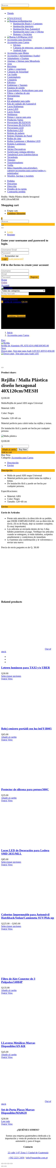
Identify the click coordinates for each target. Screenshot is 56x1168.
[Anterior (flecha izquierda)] (2, 1166)
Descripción (13, 462)
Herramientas (13, 96)
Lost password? (16, 259)
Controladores (13, 77)
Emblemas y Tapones (17, 85)
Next (3, 348)
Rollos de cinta (14, 138)
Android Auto (19, 50)
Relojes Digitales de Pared (19, 136)
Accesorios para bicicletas (19, 39)
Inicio (10, 332)
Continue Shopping (16, 213)
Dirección (11, 186)
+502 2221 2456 (16, 1157)
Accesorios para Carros (18, 42)
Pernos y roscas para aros (19, 117)
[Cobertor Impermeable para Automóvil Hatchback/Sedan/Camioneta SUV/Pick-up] (23, 908)
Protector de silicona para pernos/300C (25, 789)
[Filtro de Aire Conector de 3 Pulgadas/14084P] (23, 973)
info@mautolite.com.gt (37, 1157)
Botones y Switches (22, 34)
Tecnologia (12, 157)
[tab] (31, 462)
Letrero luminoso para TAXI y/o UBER (25, 667)
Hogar (10, 98)
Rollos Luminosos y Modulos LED (23, 141)
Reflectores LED (15, 130)
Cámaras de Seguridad (17, 71)
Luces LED (12, 109)
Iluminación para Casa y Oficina (28, 31)
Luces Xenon (13, 112)
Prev (3, 340)
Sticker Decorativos (16, 149)
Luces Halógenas (15, 106)
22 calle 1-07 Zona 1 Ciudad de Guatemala (28, 1152)
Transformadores (15, 162)
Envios (10, 465)
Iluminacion (26, 21)
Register (11, 234)
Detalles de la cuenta (17, 189)
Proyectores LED (15, 128)
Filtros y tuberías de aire (18, 93)
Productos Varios (15, 120)
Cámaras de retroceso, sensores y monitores (33, 47)
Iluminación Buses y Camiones (27, 23)
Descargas (12, 183)
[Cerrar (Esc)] (2, 1163)
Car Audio (12, 74)
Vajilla (10, 165)
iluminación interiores (23, 26)
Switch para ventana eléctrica (21, 152)
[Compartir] (5, 1163)
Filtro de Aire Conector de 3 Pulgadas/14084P (18, 980)
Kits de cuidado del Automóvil (21, 104)
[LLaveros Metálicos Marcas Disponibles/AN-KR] (23, 1037)
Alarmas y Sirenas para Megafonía (23, 61)
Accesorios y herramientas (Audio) (23, 55)
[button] (1, 218)
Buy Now (23, 449)
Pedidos (11, 181)
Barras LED (27, 37)
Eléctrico (11, 82)
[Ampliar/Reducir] (11, 1163)
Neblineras (12, 114)
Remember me (12, 256)
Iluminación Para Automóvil (26, 29)
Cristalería (12, 79)
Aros (9, 63)
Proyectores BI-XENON (19, 122)
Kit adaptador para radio (18, 101)
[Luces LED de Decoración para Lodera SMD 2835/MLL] (23, 844)
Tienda (10, 13)
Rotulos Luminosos (16, 144)
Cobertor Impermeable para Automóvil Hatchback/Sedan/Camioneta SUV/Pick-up (27, 916)
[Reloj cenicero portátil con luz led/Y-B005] (23, 723)
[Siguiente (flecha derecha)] (5, 1166)
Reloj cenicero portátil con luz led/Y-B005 (26, 728)
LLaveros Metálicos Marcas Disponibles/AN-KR (18, 1044)
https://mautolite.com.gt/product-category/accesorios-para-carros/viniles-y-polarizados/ (26, 170)
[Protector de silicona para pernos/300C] (23, 784)
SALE (19, 18)
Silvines (17, 45)
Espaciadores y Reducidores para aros (25, 90)
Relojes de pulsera (15, 133)
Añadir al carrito (9, 449)
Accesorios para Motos (18, 53)
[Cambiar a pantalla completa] (8, 1163)
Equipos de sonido (16, 88)
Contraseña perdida (16, 191)
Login (10, 232)
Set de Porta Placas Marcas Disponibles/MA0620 (17, 1111)
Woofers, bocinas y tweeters (20, 176)
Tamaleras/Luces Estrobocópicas (22, 154)
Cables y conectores (16, 69)
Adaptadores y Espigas (18, 58)
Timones (11, 160)
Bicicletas (11, 66)
